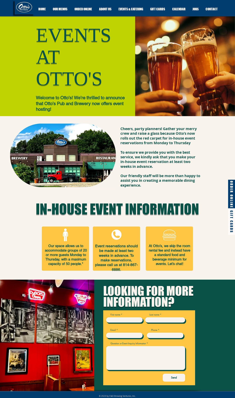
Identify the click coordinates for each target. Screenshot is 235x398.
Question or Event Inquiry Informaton (128, 343)
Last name (154, 315)
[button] (62, 9)
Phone (154, 330)
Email (113, 330)
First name (115, 315)
